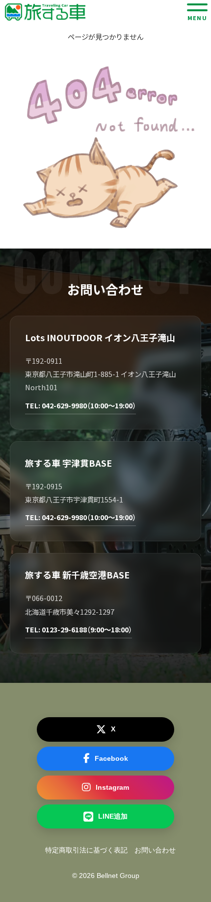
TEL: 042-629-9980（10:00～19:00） (80, 405)
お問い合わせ (155, 850)
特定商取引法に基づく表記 (86, 850)
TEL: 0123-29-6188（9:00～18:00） (78, 629)
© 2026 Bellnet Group (105, 875)
